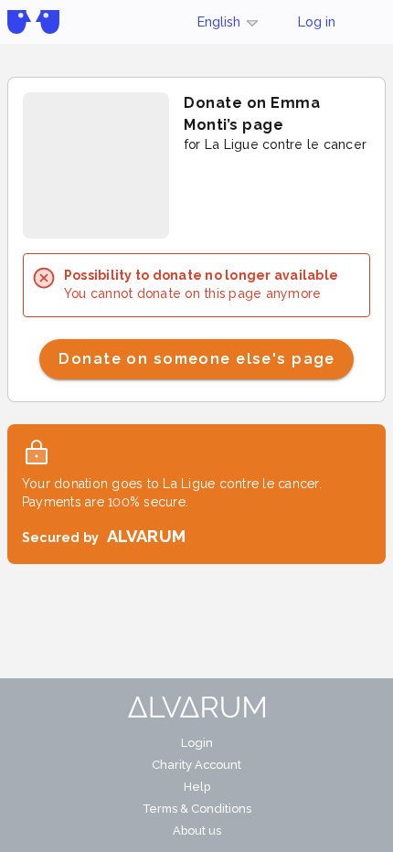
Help (197, 786)
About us (197, 830)
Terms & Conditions (197, 808)
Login (197, 743)
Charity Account (196, 765)
